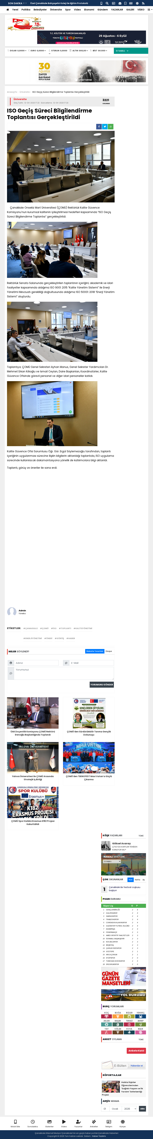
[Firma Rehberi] (120, 3)
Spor (68, 9)
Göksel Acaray (121, 843)
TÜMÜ (141, 835)
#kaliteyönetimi (83, 628)
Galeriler (49, 1126)
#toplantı (65, 628)
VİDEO (140, 9)
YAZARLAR (117, 9)
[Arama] (107, 3)
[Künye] (137, 3)
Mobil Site (15, 1126)
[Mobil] (101, 3)
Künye (123, 1126)
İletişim (108, 1126)
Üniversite (56, 9)
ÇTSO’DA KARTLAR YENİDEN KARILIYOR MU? (124, 848)
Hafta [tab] (137, 879)
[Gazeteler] (131, 3)
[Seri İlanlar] (125, 3)
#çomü (44, 628)
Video (77, 9)
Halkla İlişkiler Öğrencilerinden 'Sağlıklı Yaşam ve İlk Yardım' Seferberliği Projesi (122, 1088)
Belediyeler (40, 9)
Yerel (15, 9)
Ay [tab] (144, 879)
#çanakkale (30, 628)
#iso (53, 628)
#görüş (59, 638)
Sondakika (32, 1126)
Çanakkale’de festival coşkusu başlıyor (121, 889)
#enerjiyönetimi (32, 638)
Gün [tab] (131, 879)
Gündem (102, 9)
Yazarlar (78, 1126)
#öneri (48, 638)
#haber (70, 638)
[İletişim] (114, 3)
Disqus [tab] (109, 651)
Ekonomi (89, 9)
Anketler (94, 1126)
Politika (26, 9)
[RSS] (143, 3)
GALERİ (130, 9)
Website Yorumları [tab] (94, 651)
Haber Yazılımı (99, 1136)
